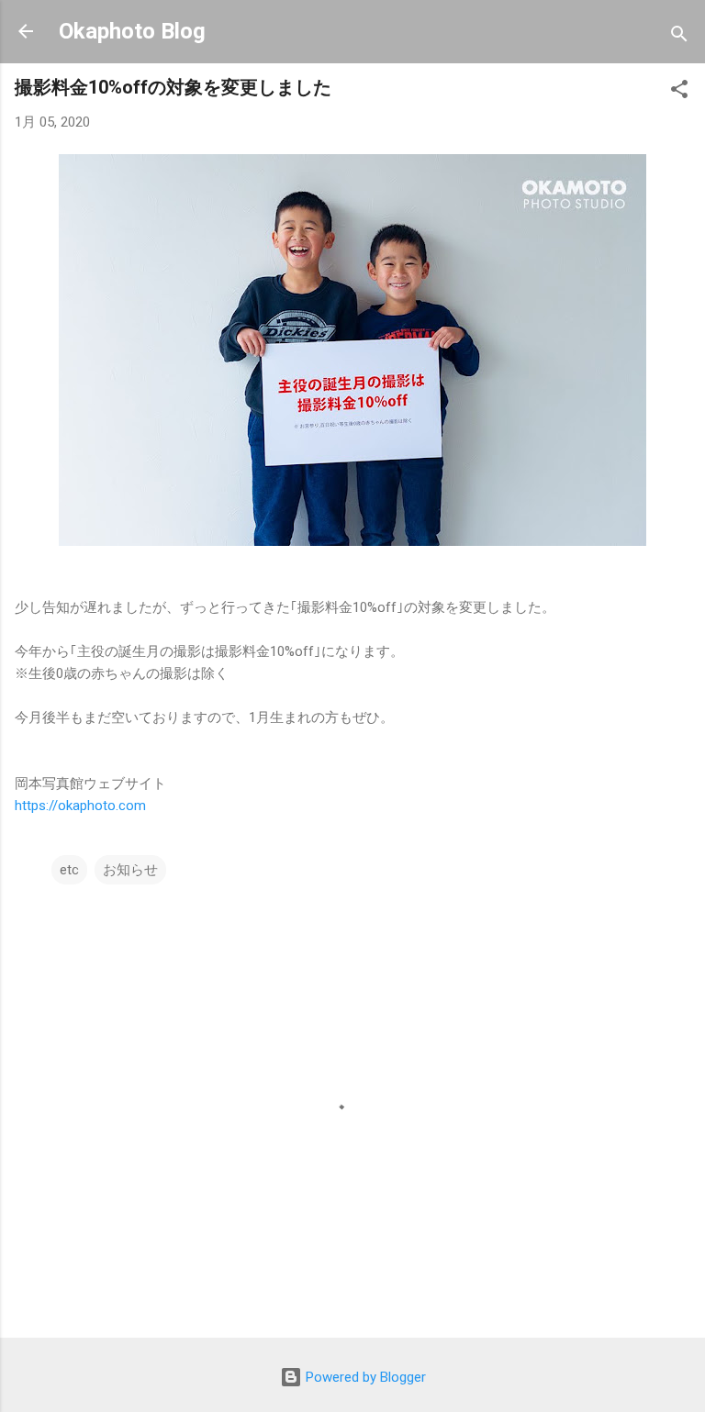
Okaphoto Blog (132, 31)
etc (69, 870)
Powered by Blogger (364, 1377)
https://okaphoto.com (80, 805)
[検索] (679, 37)
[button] (679, 92)
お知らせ (130, 870)
